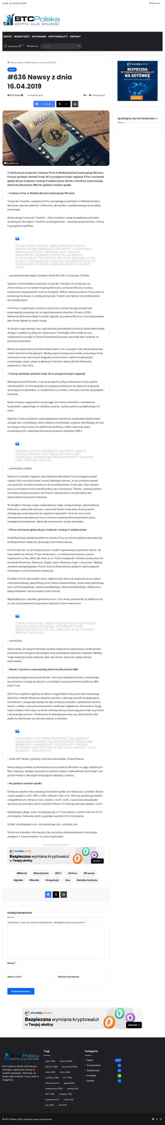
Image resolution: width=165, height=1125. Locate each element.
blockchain (42, 873)
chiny (65, 1072)
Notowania (39, 36)
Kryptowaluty (94, 1065)
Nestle (35, 880)
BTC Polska (15, 95)
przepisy (65, 1094)
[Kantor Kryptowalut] (82, 1018)
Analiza (90, 1080)
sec (49, 1105)
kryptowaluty (54, 1088)
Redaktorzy (22, 36)
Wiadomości (93, 1070)
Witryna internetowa (68, 976)
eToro (73, 873)
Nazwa (11, 963)
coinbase (52, 1077)
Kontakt (75, 36)
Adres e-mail (14, 976)
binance (66, 1061)
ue (68, 880)
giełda (19, 880)
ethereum (52, 1083)
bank (50, 1061)
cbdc (50, 1072)
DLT (59, 873)
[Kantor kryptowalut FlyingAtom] (56, 855)
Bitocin (22, 873)
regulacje (53, 880)
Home (12, 62)
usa (62, 1105)
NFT (49, 1094)
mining (72, 1088)
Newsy (8, 36)
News (21, 62)
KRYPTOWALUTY (58, 36)
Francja (89, 873)
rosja (68, 1099)
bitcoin (51, 1066)
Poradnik (91, 1075)
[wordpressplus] (30, 19)
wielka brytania (87, 880)
